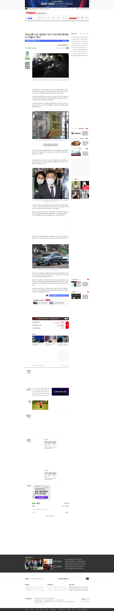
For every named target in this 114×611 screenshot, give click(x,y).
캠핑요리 (70, 589)
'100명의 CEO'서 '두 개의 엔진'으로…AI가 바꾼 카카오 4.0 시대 (76, 564)
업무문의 (41, 609)
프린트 (28, 65)
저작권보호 (68, 609)
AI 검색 (29, 18)
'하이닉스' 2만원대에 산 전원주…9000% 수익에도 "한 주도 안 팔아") (44, 391)
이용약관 (46, 609)
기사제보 (77, 609)
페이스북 (26, 63)
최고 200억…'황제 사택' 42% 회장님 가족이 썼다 (74, 568)
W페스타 (80, 587)
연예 (87, 33)
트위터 (28, 63)
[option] (57, 4)
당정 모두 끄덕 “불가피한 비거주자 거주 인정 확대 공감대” (75, 563)
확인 (87, 578)
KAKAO (26, 68)
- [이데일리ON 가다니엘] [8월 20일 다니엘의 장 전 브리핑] (56, 588)
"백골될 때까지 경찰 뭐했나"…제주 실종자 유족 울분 (74, 561)
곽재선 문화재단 (85, 589)
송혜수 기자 (27, 56)
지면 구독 (67, 365)
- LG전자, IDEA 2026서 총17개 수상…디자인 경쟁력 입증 (34, 590)
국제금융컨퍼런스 (77, 589)
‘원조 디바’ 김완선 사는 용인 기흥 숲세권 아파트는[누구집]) (42, 393)
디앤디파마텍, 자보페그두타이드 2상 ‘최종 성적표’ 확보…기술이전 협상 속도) (45, 395)
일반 (66, 18)
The (86, 17)
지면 (83, 8)
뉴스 (81, 33)
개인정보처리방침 (84, 609)
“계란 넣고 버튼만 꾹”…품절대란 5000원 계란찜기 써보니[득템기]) (44, 388)
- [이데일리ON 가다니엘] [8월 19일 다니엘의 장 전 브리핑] (56, 590)
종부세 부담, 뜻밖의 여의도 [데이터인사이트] (73, 559)
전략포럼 (75, 587)
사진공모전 (85, 587)
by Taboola (29, 373)
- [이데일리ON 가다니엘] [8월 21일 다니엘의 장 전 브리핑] (56, 586)
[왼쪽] (46, 401)
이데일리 (36, 13)
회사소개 (27, 609)
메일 (26, 65)
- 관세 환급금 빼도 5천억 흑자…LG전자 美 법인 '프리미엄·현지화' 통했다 (35, 588)
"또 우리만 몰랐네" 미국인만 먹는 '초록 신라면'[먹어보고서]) (42, 390)
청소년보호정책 (53, 609)
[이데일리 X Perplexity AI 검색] (47, 41)
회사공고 (32, 609)
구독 (81, 8)
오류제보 (73, 609)
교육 (46, 18)
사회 (36, 18)
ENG (78, 8)
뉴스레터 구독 (63, 365)
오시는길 (36, 609)
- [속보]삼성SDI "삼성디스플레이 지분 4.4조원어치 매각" (34, 586)
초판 (85, 8)
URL (28, 68)
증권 (84, 33)
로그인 (88, 8)
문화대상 (70, 587)
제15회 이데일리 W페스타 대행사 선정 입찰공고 (39, 578)
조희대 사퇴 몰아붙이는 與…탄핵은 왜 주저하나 (74, 566)
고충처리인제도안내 (61, 609)
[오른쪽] (47, 401)
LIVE (26, 8)
